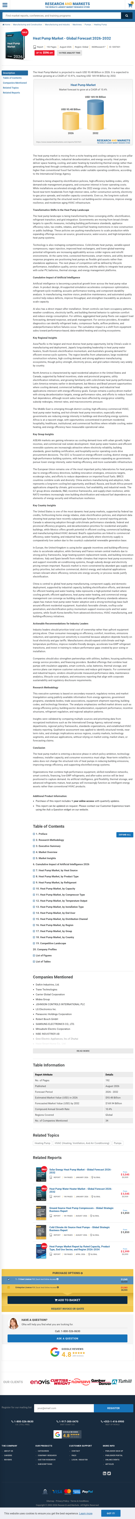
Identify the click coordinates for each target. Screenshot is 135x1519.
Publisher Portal (114, 1455)
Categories (43, 1451)
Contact (76, 1451)
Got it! (111, 1513)
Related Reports (11, 92)
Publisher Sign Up (114, 1451)
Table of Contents (12, 78)
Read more (83, 1051)
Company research (47, 1455)
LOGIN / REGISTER (80, 1460)
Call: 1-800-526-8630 (67, 1331)
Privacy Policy (62, 1501)
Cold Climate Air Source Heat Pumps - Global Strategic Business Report (79, 1229)
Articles (109, 1464)
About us (8, 1451)
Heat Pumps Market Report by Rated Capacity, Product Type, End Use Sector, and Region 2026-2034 (79, 1248)
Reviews (8, 1460)
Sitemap (50, 1501)
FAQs (74, 1455)
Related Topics (11, 87)
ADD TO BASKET (67, 1300)
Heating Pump (42, 1143)
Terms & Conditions (79, 1501)
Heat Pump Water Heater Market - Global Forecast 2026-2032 (80, 1190)
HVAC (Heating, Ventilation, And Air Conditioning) (82, 1143)
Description (9, 73)
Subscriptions (45, 1464)
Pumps (118, 1143)
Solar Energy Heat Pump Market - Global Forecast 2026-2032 (80, 1171)
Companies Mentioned (15, 83)
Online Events (112, 1460)
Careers (8, 1455)
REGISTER (113, 1408)
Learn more (85, 1513)
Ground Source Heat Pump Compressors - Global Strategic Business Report (81, 1210)
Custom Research (46, 1460)
